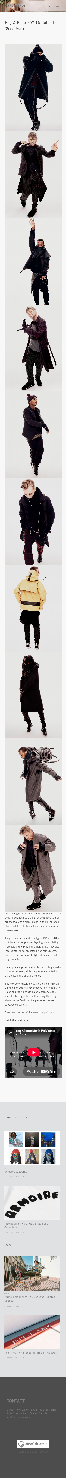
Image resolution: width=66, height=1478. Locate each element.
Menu (57, 6)
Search (49, 6)
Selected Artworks (15, 1172)
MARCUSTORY (15, 6)
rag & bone (48, 1013)
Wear (6, 1294)
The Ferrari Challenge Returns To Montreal (31, 1353)
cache (8, 1245)
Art (5, 1169)
